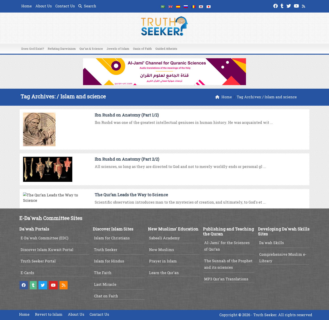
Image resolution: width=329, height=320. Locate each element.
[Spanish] (178, 6)
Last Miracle (105, 284)
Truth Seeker (105, 249)
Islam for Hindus (109, 261)
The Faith (102, 272)
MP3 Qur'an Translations (226, 279)
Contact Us (65, 6)
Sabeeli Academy (164, 238)
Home (26, 6)
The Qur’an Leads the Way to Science (131, 194)
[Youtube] (297, 5)
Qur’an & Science (91, 49)
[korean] (201, 6)
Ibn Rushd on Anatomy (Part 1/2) (127, 115)
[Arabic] (163, 6)
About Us (43, 6)
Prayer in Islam (163, 261)
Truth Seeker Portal (38, 261)
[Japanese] (208, 6)
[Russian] (186, 6)
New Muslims (161, 249)
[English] (170, 6)
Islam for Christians (112, 238)
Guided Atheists (166, 49)
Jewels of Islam (118, 49)
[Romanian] (193, 6)
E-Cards (27, 272)
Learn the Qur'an (164, 272)
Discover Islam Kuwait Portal (47, 249)
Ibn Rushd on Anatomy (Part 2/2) (127, 159)
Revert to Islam (48, 314)
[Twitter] (289, 5)
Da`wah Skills (271, 242)
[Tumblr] (283, 5)
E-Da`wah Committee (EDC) (44, 238)
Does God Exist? (32, 49)
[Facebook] (276, 5)
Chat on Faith (106, 296)
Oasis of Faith (142, 49)
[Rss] (304, 5)
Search (89, 6)
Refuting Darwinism (62, 49)
